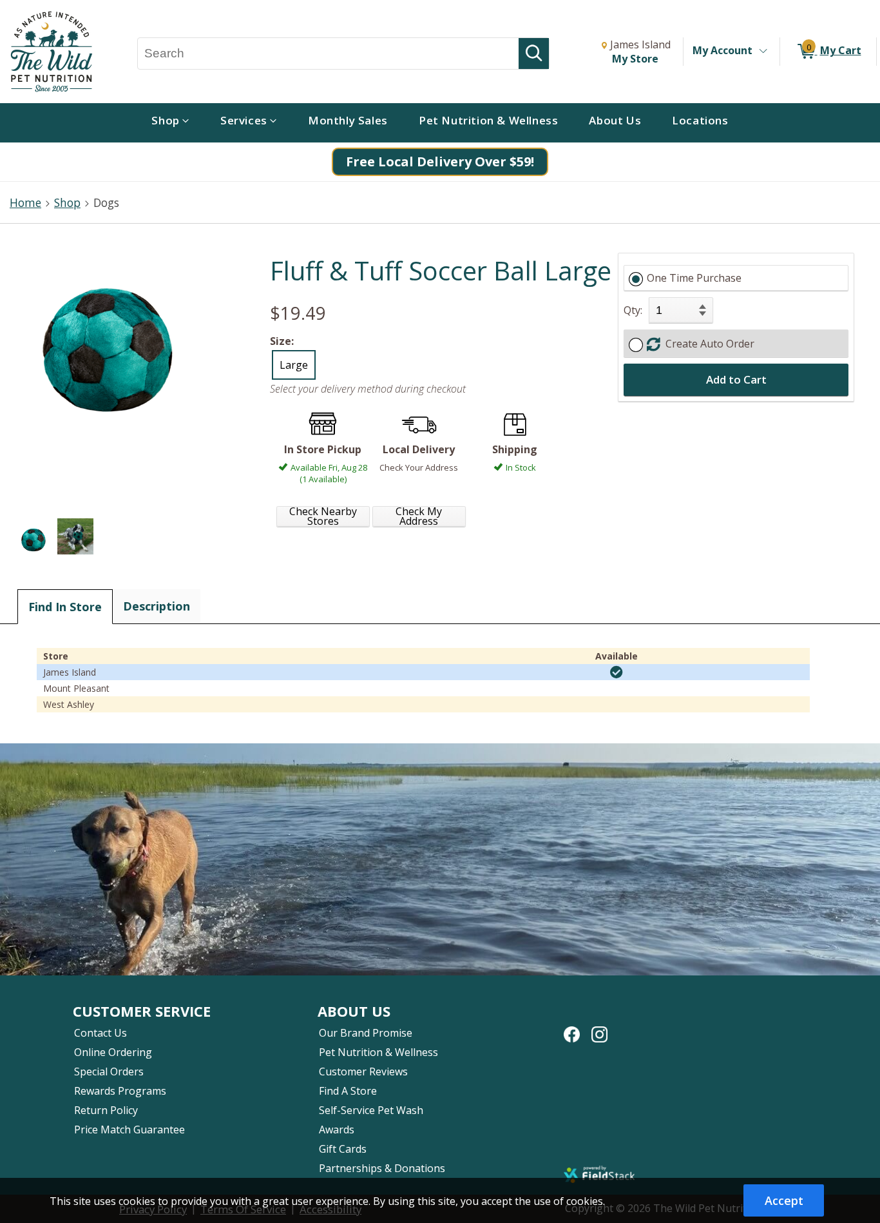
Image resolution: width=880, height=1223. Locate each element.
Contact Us (100, 1033)
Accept (784, 1200)
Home (25, 202)
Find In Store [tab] (65, 606)
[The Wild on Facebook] (571, 1027)
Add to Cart (736, 379)
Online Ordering (113, 1052)
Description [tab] (156, 606)
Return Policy (106, 1110)
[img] (616, 672)
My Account (722, 50)
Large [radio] (294, 365)
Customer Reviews (363, 1071)
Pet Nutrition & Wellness (378, 1052)
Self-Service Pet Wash (371, 1110)
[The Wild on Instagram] (599, 1027)
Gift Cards (343, 1149)
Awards (336, 1129)
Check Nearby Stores (323, 516)
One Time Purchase (694, 278)
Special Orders (109, 1071)
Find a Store (348, 1091)
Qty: (633, 310)
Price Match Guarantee (129, 1129)
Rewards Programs (120, 1091)
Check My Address (419, 516)
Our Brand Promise (365, 1033)
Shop (67, 202)
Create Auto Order (707, 344)
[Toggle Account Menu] (762, 51)
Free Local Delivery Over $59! (440, 161)
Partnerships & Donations (382, 1168)
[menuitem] (170, 122)
